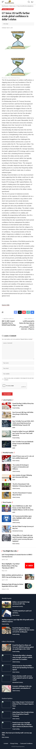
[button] (3, 2)
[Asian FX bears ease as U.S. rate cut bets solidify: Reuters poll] (6, 458)
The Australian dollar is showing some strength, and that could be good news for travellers (22, 657)
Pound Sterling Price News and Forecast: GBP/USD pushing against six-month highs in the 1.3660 (23, 647)
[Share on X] (20, 312)
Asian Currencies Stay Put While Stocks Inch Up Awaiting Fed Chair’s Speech (23, 667)
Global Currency (8, 9)
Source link (5, 305)
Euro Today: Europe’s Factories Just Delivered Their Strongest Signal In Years (23, 704)
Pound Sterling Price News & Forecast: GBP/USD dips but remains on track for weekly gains (23, 630)
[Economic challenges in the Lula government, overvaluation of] (6, 688)
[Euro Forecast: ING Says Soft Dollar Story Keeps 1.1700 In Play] (6, 414)
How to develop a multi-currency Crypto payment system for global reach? (22, 678)
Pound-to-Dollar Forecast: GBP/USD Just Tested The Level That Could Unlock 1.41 (23, 433)
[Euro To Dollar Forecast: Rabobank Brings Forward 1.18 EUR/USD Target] (6, 444)
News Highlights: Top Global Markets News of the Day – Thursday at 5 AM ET (10, 566)
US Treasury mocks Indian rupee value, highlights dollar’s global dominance (22, 518)
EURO (13, 416)
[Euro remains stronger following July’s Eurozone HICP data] (6, 477)
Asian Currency (15, 460)
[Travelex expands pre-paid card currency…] (6, 613)
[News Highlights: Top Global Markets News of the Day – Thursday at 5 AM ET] (29, 565)
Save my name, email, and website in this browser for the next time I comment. (19, 378)
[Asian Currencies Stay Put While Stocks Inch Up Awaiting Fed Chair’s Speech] (6, 668)
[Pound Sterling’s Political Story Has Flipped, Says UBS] (6, 405)
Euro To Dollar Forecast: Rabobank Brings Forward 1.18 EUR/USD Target (22, 443)
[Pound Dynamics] (9, 2)
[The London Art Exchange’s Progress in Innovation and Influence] (6, 467)
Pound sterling (15, 408)
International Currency (17, 531)
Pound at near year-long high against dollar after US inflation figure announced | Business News (22, 724)
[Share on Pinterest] (24, 312)
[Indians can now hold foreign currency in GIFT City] (6, 604)
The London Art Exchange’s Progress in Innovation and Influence (20, 467)
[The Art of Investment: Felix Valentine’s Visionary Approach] (6, 486)
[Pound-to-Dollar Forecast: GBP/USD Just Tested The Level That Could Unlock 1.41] (6, 433)
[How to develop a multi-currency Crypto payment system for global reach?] (6, 678)
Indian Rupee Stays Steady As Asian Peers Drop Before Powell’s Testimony (23, 714)
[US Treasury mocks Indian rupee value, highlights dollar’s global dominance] (6, 518)
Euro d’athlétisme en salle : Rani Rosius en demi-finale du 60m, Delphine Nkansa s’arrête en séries (22, 508)
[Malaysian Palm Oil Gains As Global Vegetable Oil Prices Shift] (29, 586)
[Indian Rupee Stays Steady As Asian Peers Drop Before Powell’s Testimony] (6, 714)
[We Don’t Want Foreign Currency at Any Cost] (6, 528)
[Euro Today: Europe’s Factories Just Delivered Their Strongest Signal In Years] (6, 704)
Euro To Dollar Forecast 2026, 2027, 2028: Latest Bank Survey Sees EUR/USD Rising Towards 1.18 (23, 423)
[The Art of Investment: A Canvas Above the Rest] (6, 495)
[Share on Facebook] (16, 312)
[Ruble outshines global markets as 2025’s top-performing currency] (29, 577)
